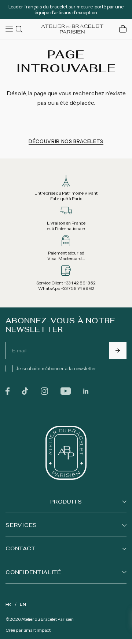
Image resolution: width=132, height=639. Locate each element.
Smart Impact (37, 630)
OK (117, 350)
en (23, 604)
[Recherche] (20, 29)
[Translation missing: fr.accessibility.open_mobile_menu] (10, 28)
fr (8, 604)
